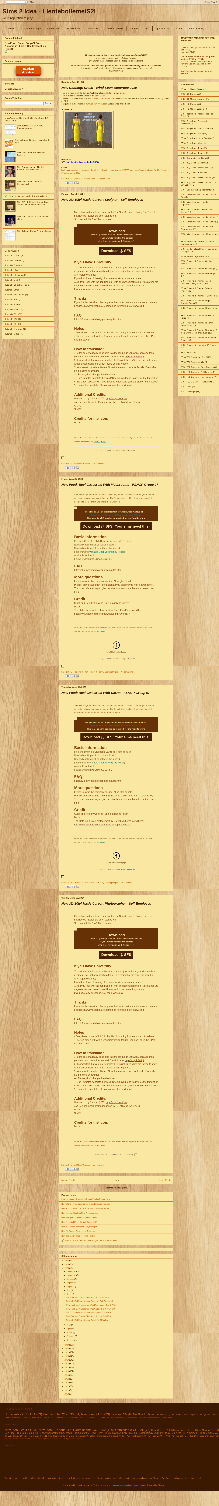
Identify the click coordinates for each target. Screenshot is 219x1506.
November (71, 1275)
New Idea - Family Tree (34, 1436)
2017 (67, 1367)
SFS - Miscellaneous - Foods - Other (198, 217)
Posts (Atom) (122, 1188)
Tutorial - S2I (11, 299)
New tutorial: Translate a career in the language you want (85, 1204)
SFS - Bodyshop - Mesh (192, 143)
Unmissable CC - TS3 (58, 1414)
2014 (67, 1379)
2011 (67, 1390)
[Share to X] (72, 182)
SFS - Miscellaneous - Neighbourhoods (199, 234)
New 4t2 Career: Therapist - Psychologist (79, 1227)
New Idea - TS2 (159, 1430)
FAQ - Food (151, 1436)
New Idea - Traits (196, 1433)
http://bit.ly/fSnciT (100, 631)
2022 (67, 1348)
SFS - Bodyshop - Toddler (193, 153)
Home (11, 28)
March (70, 1332)
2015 (67, 1375)
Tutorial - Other (12, 290)
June (69, 1294)
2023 (67, 1345)
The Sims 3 (139, 1414)
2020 (67, 1356)
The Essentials (72, 28)
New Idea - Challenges (96, 1436)
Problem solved (74, 1439)
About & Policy (196, 28)
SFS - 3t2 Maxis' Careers (79, 464)
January (70, 1340)
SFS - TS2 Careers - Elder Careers (197, 367)
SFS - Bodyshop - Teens (192, 148)
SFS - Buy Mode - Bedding (193, 158)
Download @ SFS (116, 251)
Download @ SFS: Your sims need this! (116, 526)
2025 (67, 1264)
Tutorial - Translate (13, 329)
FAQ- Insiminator (55, 1436)
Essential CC (146, 1433)
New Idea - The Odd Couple (19, 1433)
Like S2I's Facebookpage (116, 652)
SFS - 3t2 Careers (189, 94)
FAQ (147, 28)
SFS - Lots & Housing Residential (196, 190)
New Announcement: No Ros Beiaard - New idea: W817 (85, 1208)
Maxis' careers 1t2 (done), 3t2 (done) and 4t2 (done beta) (85, 1199)
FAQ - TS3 (48, 1417)
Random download (28, 70)
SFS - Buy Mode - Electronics (194, 167)
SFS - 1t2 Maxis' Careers (192, 89)
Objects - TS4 (95, 1417)
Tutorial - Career (12, 255)
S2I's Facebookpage (30, 28)
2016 (67, 1371)
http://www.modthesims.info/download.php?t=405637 (116, 515)
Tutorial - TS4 (11, 324)
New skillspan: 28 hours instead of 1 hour (79, 1218)
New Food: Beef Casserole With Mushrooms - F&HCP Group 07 (109, 485)
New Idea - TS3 (92, 1414)
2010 (67, 1394)
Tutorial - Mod (11, 280)
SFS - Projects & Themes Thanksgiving (199, 308)
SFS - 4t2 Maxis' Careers (192, 109)
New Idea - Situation (75, 1436)
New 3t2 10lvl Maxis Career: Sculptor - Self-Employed (102, 200)
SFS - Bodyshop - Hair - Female (196, 138)
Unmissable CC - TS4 (19, 1414)
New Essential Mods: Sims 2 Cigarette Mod (80, 1222)
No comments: (103, 179)
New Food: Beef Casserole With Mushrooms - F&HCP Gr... (91, 1305)
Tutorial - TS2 (11, 314)
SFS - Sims (186, 352)
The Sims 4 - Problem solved (149, 1417)
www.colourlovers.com (104, 98)
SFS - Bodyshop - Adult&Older (81, 179)
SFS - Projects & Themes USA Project (198, 345)
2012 (67, 1386)
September (72, 1283)
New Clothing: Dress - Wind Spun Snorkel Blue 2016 (88, 1316)
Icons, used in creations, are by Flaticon (81, 1485)
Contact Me (53, 28)
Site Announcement (50, 1433)
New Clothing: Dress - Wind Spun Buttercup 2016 (99, 88)
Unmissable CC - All (129, 1430)
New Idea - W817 (16, 1430)
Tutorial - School (12, 304)
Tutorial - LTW (11, 270)
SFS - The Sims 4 (108, 1417)
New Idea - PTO (61, 1439)
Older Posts (165, 1180)
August (70, 1287)
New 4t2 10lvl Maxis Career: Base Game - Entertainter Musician (33, 203)
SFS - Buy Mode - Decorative (194, 163)
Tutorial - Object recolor (16, 285)
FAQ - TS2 (127, 1433)
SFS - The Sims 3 (158, 1414)
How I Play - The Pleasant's (132, 1436)
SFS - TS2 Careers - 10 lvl (193, 357)
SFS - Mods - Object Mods (193, 256)
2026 (67, 1261)
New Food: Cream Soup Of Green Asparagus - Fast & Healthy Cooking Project (25, 46)
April (69, 1329)
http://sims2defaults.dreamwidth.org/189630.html (112, 170)
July (69, 1290)
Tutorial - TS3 (11, 319)
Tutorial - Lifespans (14, 275)
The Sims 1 (113, 1436)
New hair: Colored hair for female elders (78, 1236)
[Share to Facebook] (75, 182)
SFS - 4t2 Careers (189, 104)
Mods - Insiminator (76, 1433)
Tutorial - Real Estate (15, 294)
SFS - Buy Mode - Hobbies (193, 172)
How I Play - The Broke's (12, 1439)
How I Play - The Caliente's (33, 1439)
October (70, 1279)
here (188, 56)
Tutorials (134, 28)
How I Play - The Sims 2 (104, 1433)
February (71, 1336)
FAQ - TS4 (73, 1417)
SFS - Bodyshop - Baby (192, 133)
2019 (67, 1360)
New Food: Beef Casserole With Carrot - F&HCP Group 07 (105, 693)
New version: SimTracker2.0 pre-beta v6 (28, 196)
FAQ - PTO (163, 1436)
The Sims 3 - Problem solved (127, 1417)
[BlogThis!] (69, 182)
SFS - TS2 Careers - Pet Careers (196, 372)
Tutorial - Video (12, 334)
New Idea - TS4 (119, 1414)
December (71, 1271)
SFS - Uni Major (188, 391)
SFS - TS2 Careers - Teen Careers (197, 377)
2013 (67, 1382)
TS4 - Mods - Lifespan (180, 1414)
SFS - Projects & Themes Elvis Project (198, 273)
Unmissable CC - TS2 (90, 1430)
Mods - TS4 (198, 1414)
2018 (67, 1364)
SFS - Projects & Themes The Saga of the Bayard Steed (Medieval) (199, 331)
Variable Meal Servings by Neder (106, 552)
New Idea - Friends (52, 1430)
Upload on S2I (163, 28)
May (69, 1325)
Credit (179, 28)
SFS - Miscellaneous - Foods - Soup (198, 221)
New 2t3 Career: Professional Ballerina (78, 1231)
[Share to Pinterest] (77, 182)
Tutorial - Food (12, 265)
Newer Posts (68, 1180)
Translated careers (113, 28)
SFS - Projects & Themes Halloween (198, 296)
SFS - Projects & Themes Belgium (197, 268)
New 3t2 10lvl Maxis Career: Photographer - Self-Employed (106, 903)
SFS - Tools (186, 386)
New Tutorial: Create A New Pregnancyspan (80, 1213)
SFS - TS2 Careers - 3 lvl (192, 362)
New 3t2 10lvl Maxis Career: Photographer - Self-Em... (89, 1312)
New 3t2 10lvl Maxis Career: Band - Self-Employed (88, 1320)
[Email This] (66, 182)
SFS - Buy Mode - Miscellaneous (196, 177)
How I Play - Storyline (169, 1433)
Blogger (161, 1485)
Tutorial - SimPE (12, 309)
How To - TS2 (187, 1436)
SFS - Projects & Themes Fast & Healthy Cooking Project (93, 672)
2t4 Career (23, 1417)
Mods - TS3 (83, 1417)
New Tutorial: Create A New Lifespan (34, 231)
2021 (67, 1352)
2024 (67, 1268)
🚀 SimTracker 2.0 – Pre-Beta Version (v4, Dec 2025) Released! (89, 1240)
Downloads (92, 28)
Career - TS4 (36, 1417)
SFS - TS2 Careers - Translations (196, 382)
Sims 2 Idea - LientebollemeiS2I (49, 11)
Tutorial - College (13, 260)
